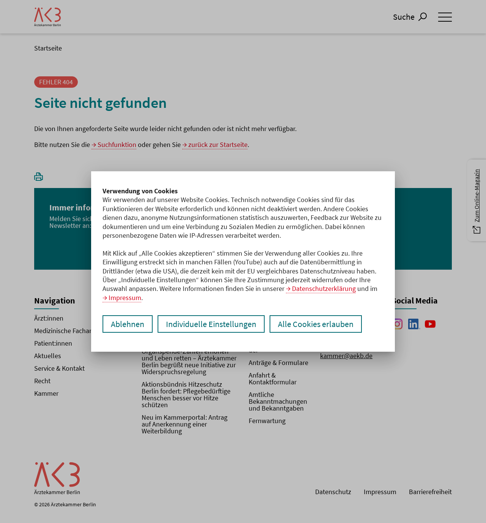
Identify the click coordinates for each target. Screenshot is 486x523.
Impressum (125, 297)
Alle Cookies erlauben (315, 324)
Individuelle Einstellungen (211, 324)
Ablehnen (127, 324)
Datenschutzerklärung (324, 288)
